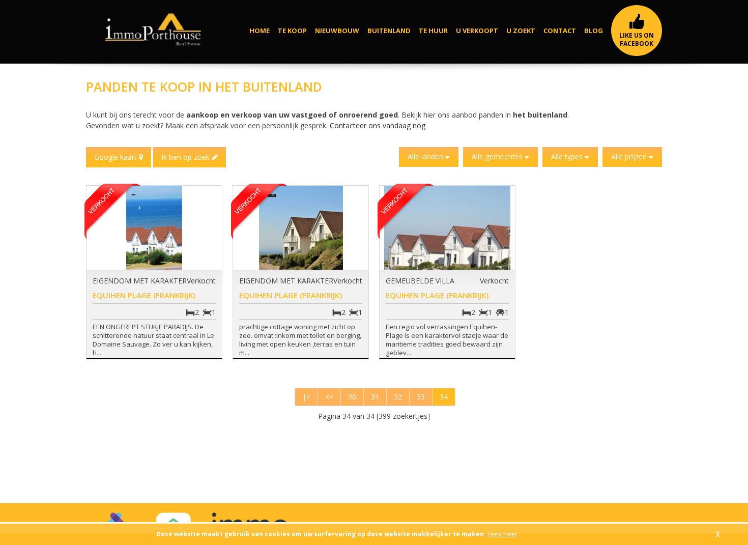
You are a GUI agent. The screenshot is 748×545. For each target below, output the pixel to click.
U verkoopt (477, 30)
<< (329, 396)
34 (444, 396)
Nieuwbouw (337, 30)
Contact (559, 30)
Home (259, 30)
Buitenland (389, 30)
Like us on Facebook (636, 39)
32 (398, 396)
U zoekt (520, 30)
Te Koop (292, 30)
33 (421, 396)
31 (375, 396)
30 (352, 396)
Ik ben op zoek (186, 157)
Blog (593, 30)
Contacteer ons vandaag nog (377, 125)
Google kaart (116, 157)
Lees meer (502, 534)
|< (306, 396)
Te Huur (433, 30)
